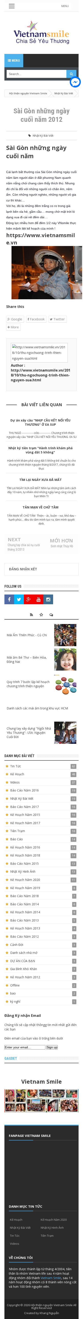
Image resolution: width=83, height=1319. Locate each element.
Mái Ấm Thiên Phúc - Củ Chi (27, 635)
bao (13, 993)
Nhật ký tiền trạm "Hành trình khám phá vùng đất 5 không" (40, 450)
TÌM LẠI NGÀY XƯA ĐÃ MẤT (40, 480)
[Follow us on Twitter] (19, 599)
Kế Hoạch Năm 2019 (25, 888)
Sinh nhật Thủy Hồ (62, 546)
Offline (15, 985)
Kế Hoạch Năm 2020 (25, 880)
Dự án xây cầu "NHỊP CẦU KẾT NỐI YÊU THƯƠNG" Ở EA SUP (40, 422)
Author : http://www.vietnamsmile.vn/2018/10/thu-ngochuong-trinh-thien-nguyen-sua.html (40, 372)
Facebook (36, 319)
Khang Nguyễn (49, 1313)
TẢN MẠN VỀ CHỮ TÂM (40, 507)
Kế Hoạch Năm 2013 (25, 928)
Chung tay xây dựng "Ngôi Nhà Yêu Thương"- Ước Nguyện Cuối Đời (29, 732)
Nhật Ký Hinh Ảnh (22, 871)
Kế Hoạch (17, 774)
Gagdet (10, 1058)
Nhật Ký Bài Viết (43, 136)
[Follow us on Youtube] (38, 599)
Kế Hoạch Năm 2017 (25, 823)
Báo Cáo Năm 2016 (24, 790)
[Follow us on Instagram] (48, 599)
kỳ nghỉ (15, 1001)
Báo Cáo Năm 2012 (24, 936)
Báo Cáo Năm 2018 (24, 896)
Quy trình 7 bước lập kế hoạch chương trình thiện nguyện (28, 684)
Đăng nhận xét (23, 569)
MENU (65, 6)
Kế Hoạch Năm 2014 (25, 912)
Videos (15, 782)
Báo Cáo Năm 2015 (24, 863)
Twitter (58, 319)
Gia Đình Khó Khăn (23, 969)
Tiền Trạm (17, 831)
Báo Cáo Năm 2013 (24, 920)
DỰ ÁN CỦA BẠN (22, 961)
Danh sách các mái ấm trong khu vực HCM (37, 708)
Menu (15, 60)
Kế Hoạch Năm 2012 (25, 977)
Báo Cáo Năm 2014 (24, 904)
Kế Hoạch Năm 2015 (25, 815)
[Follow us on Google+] (29, 599)
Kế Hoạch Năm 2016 (25, 847)
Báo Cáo (16, 839)
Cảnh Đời (16, 945)
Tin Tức (15, 766)
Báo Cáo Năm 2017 (24, 807)
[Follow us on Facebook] (9, 599)
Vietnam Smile (51, 1278)
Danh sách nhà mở (23, 953)
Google (16, 319)
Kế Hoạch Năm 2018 (25, 855)
